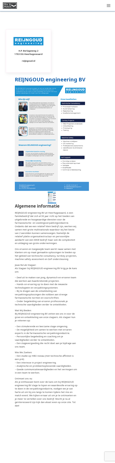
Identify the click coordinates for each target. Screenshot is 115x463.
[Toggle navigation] (109, 5)
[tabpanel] (52, 198)
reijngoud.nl (28, 60)
